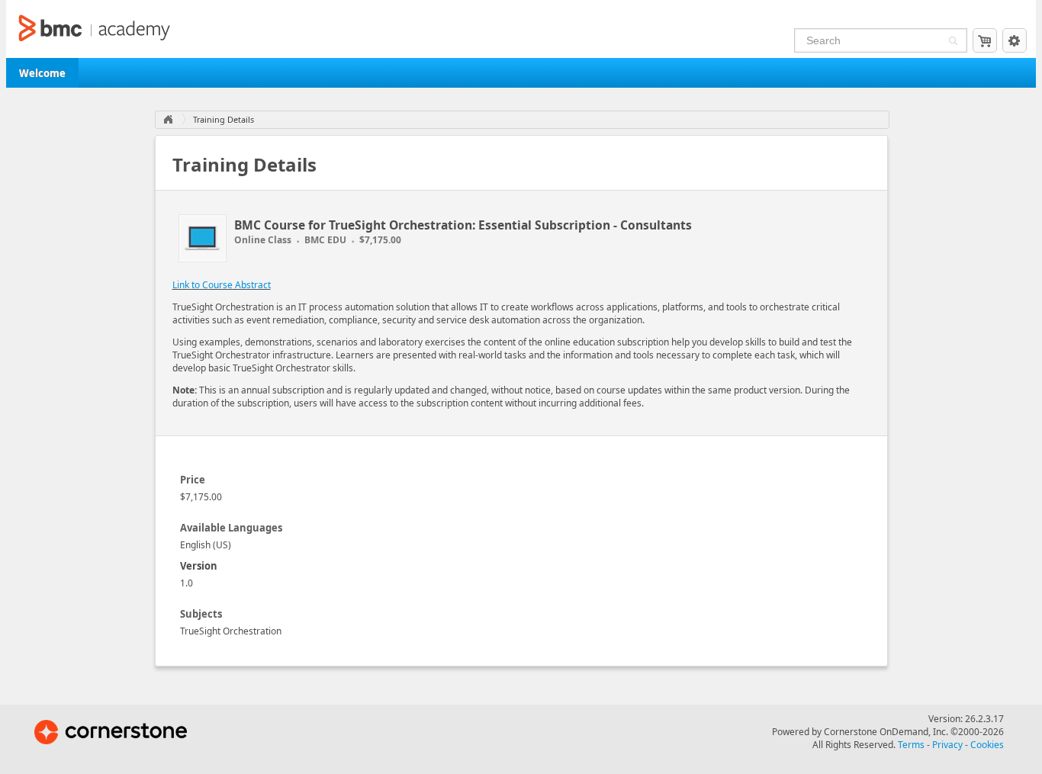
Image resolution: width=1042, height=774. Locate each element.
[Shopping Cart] (984, 40)
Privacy (947, 744)
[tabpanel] (521, 550)
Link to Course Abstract (221, 284)
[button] (951, 42)
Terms (911, 744)
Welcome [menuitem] (42, 73)
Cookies (987, 744)
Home (168, 120)
